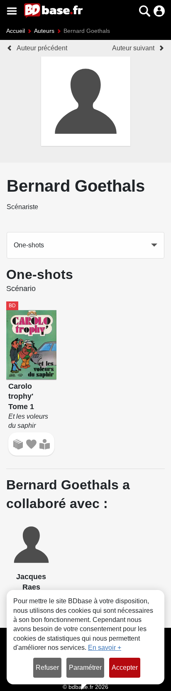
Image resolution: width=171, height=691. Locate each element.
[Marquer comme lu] (44, 444)
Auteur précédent (42, 48)
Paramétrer (85, 667)
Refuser (47, 667)
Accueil (15, 30)
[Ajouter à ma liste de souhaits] (31, 444)
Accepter (125, 667)
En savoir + (104, 647)
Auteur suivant (133, 48)
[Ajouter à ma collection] (18, 444)
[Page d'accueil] (53, 11)
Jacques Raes (31, 582)
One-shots (29, 245)
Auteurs (44, 30)
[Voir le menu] (11, 11)
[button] (130, 11)
